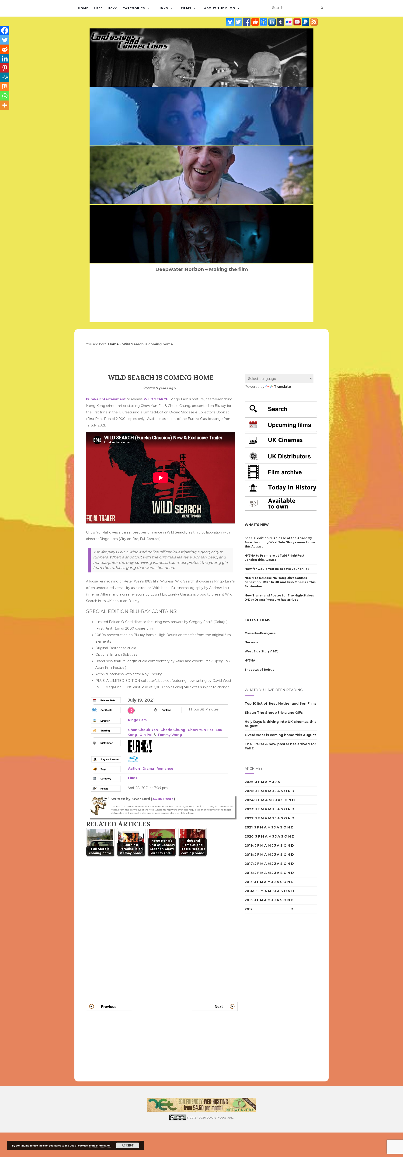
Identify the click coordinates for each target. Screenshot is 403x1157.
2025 (249, 791)
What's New (257, 525)
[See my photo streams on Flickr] (289, 22)
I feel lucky (105, 8)
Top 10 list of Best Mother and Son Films (280, 703)
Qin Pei (145, 735)
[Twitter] (4, 40)
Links (163, 8)
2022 (249, 818)
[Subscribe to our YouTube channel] (297, 22)
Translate (282, 387)
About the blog (219, 8)
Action (134, 768)
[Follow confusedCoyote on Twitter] (239, 22)
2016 (249, 873)
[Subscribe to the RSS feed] (314, 22)
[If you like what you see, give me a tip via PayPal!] (306, 22)
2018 (249, 854)
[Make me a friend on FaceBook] (247, 22)
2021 (249, 827)
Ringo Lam (137, 720)
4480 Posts (163, 799)
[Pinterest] (4, 68)
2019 (249, 845)
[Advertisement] (263, 998)
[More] (4, 105)
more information (100, 1145)
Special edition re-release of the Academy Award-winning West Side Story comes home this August (280, 542)
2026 (249, 782)
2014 (249, 891)
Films (186, 8)
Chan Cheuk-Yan (143, 730)
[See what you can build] (264, 22)
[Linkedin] (4, 58)
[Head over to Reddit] (255, 22)
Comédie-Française (260, 633)
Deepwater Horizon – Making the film (201, 269)
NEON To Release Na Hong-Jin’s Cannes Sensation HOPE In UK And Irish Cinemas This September (280, 582)
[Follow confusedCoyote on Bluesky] (230, 22)
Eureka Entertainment (106, 399)
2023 (249, 809)
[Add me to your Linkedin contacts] (272, 22)
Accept (127, 1145)
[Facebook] (4, 30)
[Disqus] (162, 923)
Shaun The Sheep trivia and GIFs (274, 712)
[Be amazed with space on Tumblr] (281, 22)
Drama (148, 768)
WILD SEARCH (156, 399)
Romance (164, 768)
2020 (249, 836)
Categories (134, 8)
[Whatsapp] (4, 95)
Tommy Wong (169, 735)
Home (83, 8)
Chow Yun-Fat (200, 730)
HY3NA (250, 660)
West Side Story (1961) (261, 651)
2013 (249, 900)
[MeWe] (4, 77)
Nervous (251, 642)
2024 (249, 800)
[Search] (322, 7)
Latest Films (257, 620)
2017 (249, 864)
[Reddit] (4, 49)
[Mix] (4, 86)
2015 (249, 882)
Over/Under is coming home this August (280, 735)
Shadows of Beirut (259, 669)
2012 (249, 909)
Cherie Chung (172, 730)
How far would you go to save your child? (277, 569)
